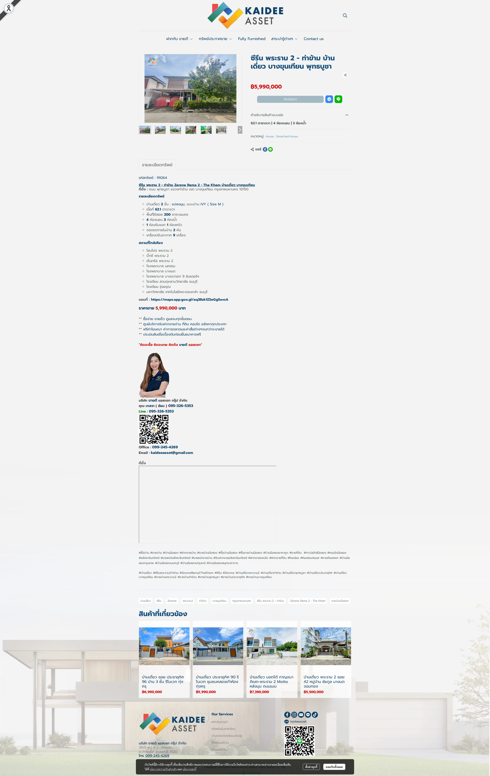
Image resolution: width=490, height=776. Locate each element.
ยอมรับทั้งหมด (334, 767)
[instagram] (294, 715)
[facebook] (287, 715)
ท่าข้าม (202, 601)
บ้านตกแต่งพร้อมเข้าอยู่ (227, 735)
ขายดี (153, 400)
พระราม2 (188, 601)
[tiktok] (315, 715)
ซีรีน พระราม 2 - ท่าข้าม (270, 601)
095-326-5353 (180, 405)
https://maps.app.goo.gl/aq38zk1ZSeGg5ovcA (189, 299)
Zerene (172, 601)
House (270, 136)
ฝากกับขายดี (220, 722)
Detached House (287, 136)
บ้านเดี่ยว (145, 601)
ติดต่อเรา (290, 99)
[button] (345, 15)
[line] (308, 715)
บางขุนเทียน (219, 601)
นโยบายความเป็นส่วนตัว (163, 769)
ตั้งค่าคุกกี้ (311, 767)
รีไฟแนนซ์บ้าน (220, 742)
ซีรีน (159, 601)
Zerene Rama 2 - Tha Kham (307, 601)
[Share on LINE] (270, 149)
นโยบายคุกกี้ (189, 769)
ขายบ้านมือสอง (340, 601)
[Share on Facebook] (265, 149)
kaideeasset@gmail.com (172, 452)
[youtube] (301, 715)
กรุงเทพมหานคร (241, 601)
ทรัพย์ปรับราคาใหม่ (223, 729)
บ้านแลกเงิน (219, 749)
